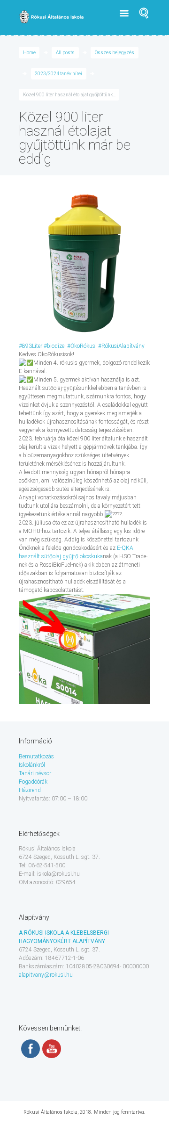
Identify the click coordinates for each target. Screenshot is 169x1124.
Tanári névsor (35, 773)
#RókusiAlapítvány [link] (121, 346)
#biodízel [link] (55, 346)
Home (29, 52)
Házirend (30, 790)
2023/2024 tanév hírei (58, 73)
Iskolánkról (32, 765)
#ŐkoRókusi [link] (82, 346)
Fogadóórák (33, 781)
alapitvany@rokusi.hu (46, 975)
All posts (65, 52)
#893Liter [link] (30, 346)
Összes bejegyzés (114, 52)
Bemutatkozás (36, 756)
